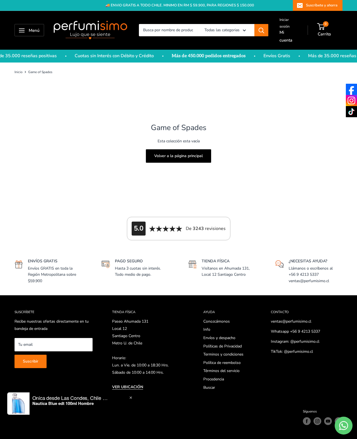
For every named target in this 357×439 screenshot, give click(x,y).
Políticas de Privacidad (222, 346)
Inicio (19, 72)
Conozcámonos (216, 321)
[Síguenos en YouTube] (328, 421)
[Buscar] (261, 30)
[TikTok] (351, 111)
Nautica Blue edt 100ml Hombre (63, 403)
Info (206, 329)
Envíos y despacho (219, 337)
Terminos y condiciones (223, 354)
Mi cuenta (285, 36)
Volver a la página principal (178, 156)
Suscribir (30, 361)
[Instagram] (351, 100)
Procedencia (213, 379)
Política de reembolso (222, 362)
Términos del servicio (221, 370)
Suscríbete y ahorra (321, 5)
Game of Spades (40, 72)
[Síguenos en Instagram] (317, 421)
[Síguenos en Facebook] (307, 421)
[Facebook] (351, 89)
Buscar (209, 387)
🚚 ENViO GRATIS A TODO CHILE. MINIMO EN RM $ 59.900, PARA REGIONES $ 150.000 (179, 5)
